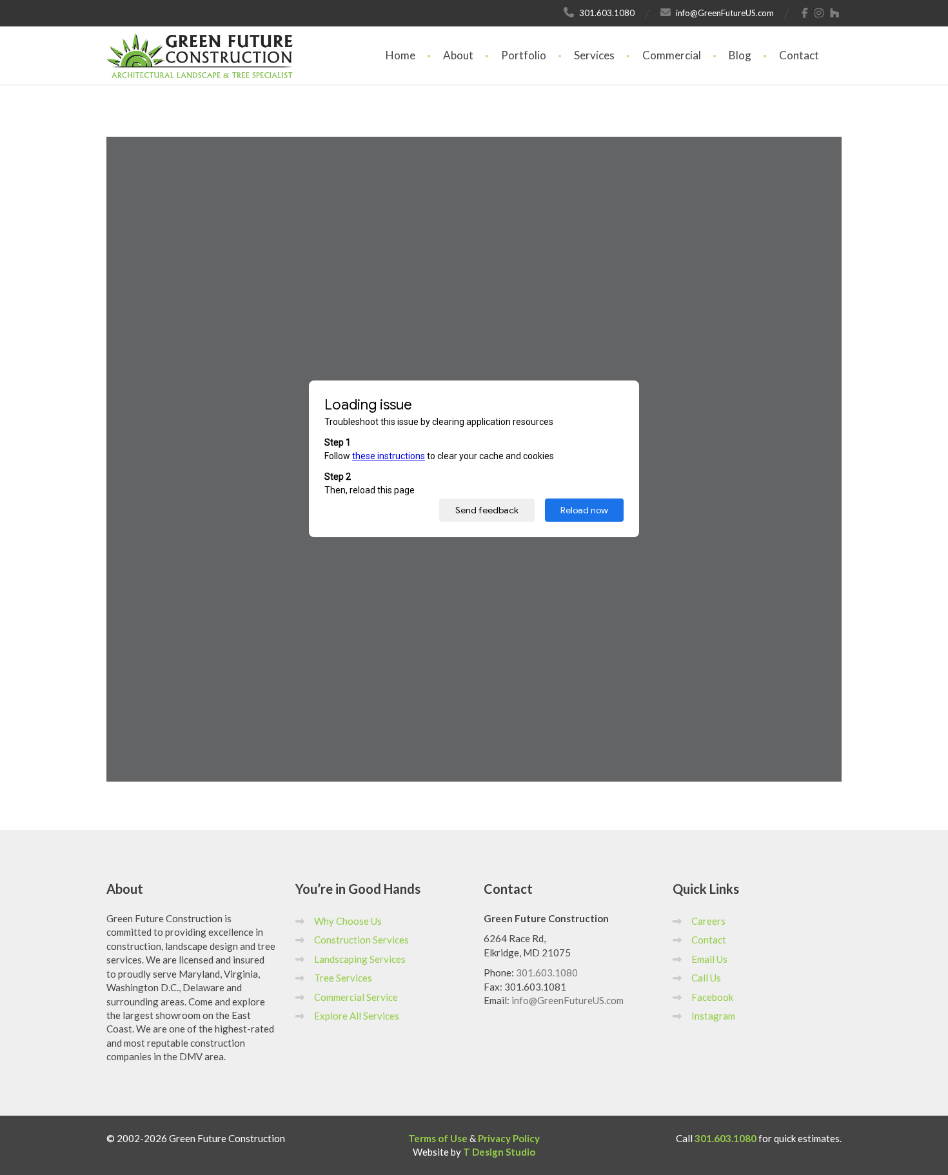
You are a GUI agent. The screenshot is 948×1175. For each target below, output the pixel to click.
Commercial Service (356, 997)
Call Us (706, 977)
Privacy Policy (509, 1138)
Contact (799, 55)
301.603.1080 (547, 972)
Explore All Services (356, 1016)
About (458, 55)
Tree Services (343, 977)
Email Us (709, 959)
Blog (740, 55)
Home (400, 55)
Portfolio (523, 55)
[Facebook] (805, 13)
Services (594, 55)
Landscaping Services (360, 959)
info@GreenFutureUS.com (567, 1000)
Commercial (671, 55)
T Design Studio (499, 1152)
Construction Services (361, 939)
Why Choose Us (348, 921)
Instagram (713, 1016)
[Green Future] (199, 42)
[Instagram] (819, 13)
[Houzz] (835, 13)
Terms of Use (438, 1138)
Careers (708, 921)
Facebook (712, 997)
